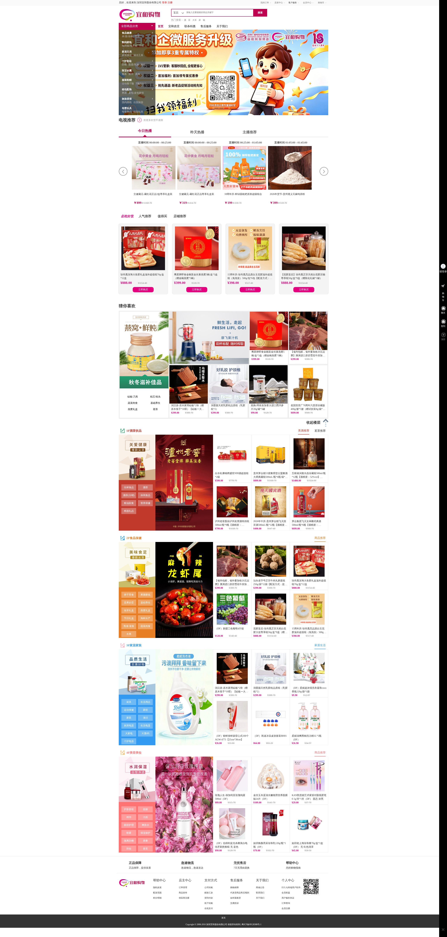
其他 (137, 74)
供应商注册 (184, 898)
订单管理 (183, 887)
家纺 (145, 710)
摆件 (131, 74)
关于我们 (222, 26)
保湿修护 (145, 833)
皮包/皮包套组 (136, 93)
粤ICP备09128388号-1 (251, 924)
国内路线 (127, 102)
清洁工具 (138, 55)
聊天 (443, 313)
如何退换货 (235, 898)
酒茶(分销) (129, 495)
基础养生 (155, 403)
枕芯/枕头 (155, 396)
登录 (164, 2)
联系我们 (260, 892)
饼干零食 (129, 594)
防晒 (124, 64)
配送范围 (157, 892)
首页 (160, 26)
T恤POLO (141, 83)
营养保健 (145, 503)
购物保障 (234, 887)
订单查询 (286, 903)
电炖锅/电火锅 (129, 45)
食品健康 (127, 33)
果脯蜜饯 (145, 594)
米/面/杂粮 (127, 36)
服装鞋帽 (127, 80)
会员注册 (286, 908)
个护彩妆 (127, 61)
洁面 (145, 817)
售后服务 (206, 26)
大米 (194, 20)
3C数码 (145, 733)
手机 (141, 45)
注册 (170, 2)
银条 (124, 74)
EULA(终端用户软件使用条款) (296, 887)
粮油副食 (129, 503)
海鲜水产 (145, 618)
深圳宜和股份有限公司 (149, 2)
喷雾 (128, 833)
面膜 (145, 809)
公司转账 (208, 887)
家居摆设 (127, 55)
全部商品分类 (129, 26)
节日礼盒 (129, 618)
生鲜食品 (129, 487)
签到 (443, 326)
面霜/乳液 (134, 64)
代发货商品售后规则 (239, 892)
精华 (128, 817)
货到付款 (208, 898)
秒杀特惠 (190, 26)
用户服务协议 (288, 898)
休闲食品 (145, 495)
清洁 (145, 717)
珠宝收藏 (127, 70)
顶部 (443, 339)
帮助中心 (159, 880)
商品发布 (183, 892)
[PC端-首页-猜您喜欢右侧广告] (209, 338)
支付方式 (210, 880)
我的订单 (265, 2)
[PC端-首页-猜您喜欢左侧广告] (144, 350)
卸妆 (143, 64)
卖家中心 (278, 2)
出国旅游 (138, 102)
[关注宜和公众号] (315, 886)
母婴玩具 (127, 108)
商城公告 (260, 887)
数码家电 (127, 42)
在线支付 (208, 908)
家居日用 (127, 51)
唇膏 (145, 840)
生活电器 (145, 725)
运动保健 (129, 710)
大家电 (129, 733)
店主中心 (185, 880)
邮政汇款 (208, 892)
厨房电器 (129, 725)
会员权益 (286, 892)
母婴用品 (127, 111)
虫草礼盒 (129, 610)
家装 (128, 717)
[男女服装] (137, 460)
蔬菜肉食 (133, 403)
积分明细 (157, 898)
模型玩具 (138, 111)
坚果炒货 (129, 602)
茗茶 (137, 36)
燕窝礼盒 (133, 409)
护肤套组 (129, 809)
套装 (145, 848)
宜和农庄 (173, 26)
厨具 (128, 702)
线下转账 (208, 903)
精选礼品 (129, 511)
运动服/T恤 (128, 83)
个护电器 (129, 741)
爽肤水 (145, 825)
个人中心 (288, 880)
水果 (128, 634)
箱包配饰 (127, 89)
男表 (124, 93)
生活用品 (145, 702)
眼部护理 (129, 825)
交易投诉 (234, 903)
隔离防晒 (129, 840)
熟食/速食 (129, 626)
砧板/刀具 (132, 396)
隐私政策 (157, 887)
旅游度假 (127, 99)
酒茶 (145, 487)
